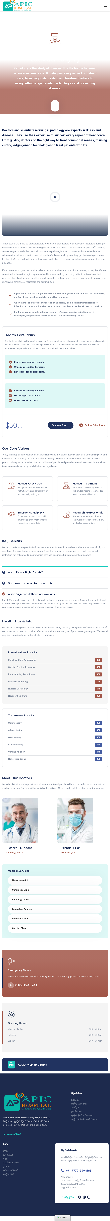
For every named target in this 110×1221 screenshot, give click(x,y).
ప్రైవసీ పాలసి (77, 1111)
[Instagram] (84, 1197)
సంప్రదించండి (8, 1174)
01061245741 (26, 985)
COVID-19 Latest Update (32, 1064)
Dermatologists (68, 852)
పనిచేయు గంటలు (11, 1162)
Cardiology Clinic (20, 890)
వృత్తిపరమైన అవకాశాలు (82, 1115)
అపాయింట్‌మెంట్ (10, 1170)
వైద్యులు (6, 1166)
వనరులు (75, 1099)
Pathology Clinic (20, 899)
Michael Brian (71, 848)
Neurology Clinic (20, 880)
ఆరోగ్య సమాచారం (79, 1103)
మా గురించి (8, 1155)
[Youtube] (88, 1197)
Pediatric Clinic (20, 918)
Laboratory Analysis (22, 909)
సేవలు (5, 1158)
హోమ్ (5, 1151)
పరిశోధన (75, 1107)
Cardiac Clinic (19, 928)
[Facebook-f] (79, 1197)
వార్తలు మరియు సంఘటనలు (84, 1119)
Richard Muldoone (19, 848)
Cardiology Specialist (15, 852)
